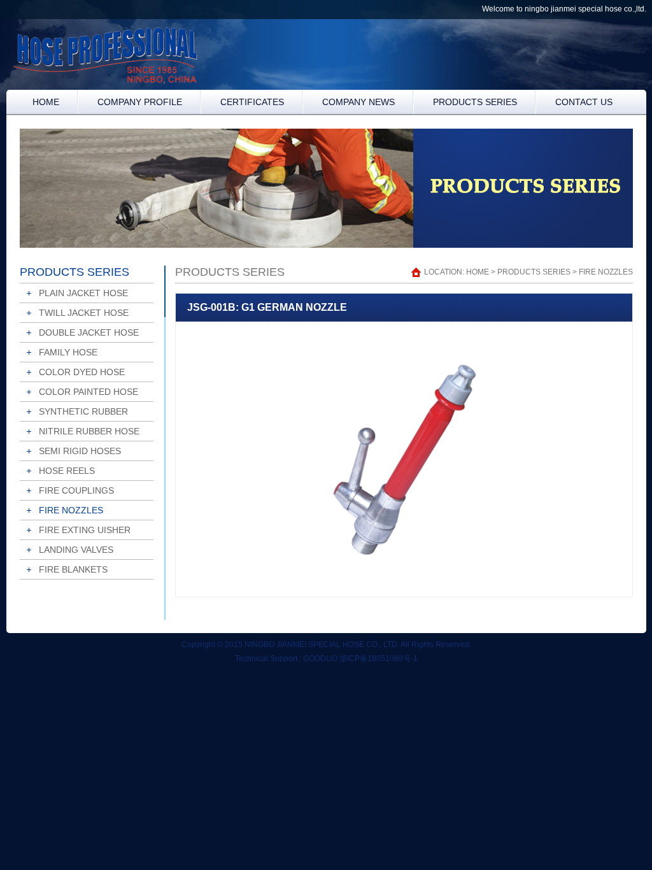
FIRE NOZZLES (71, 510)
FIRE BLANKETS (73, 569)
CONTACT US (584, 102)
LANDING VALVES (76, 550)
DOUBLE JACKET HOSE (89, 332)
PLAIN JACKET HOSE (83, 293)
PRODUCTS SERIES (475, 102)
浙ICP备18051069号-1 (378, 658)
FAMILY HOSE (68, 352)
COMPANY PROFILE (139, 102)
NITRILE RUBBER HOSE (89, 431)
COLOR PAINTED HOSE (88, 392)
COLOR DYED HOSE (82, 372)
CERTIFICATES (252, 102)
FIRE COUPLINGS (76, 490)
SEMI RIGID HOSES (80, 451)
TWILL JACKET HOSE (84, 313)
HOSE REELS (67, 471)
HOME (45, 102)
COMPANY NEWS (358, 102)
